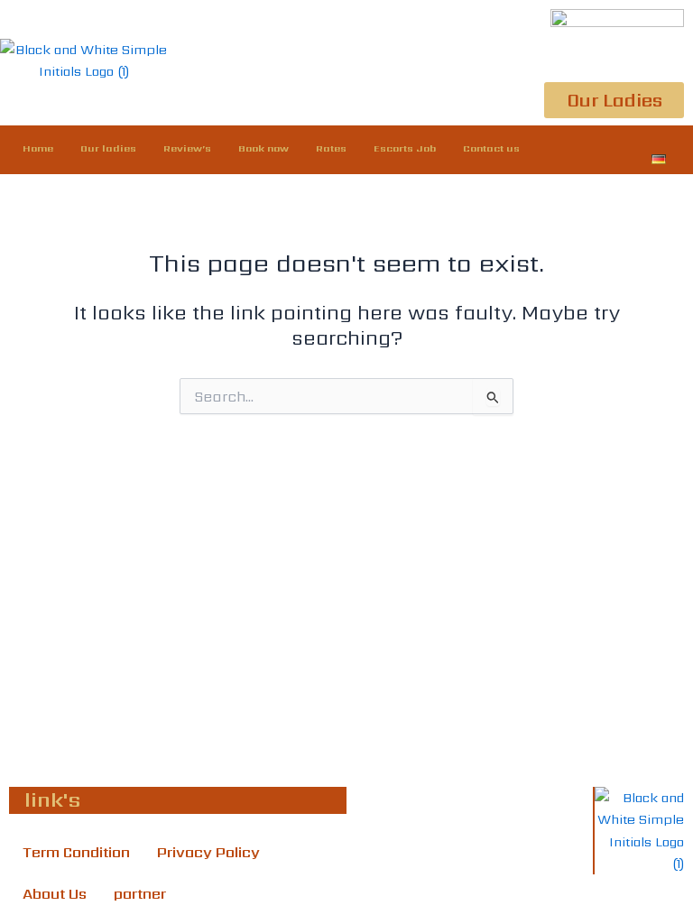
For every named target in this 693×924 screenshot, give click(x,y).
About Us (55, 893)
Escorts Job (405, 148)
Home (38, 148)
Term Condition (76, 852)
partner (140, 893)
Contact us (491, 148)
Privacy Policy (208, 852)
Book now (263, 148)
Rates (331, 148)
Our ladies (108, 148)
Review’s (187, 148)
